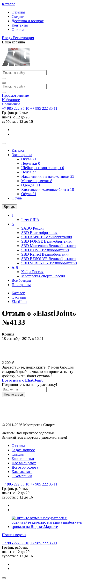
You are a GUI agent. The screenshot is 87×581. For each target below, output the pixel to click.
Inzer (30, 220)
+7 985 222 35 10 (15, 108)
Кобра (32, 272)
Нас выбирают (24, 463)
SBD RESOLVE (48, 259)
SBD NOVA (45, 250)
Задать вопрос (23, 450)
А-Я (15, 267)
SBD (39, 233)
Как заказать (22, 472)
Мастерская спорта (43, 276)
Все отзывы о (22, 380)
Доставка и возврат (28, 21)
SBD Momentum (48, 246)
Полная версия (14, 535)
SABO (32, 228)
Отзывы (18, 12)
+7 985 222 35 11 (43, 108)
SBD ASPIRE (46, 237)
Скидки (18, 16)
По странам (21, 285)
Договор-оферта (25, 467)
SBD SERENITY (49, 263)
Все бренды (21, 280)
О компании (22, 476)
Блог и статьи (23, 459)
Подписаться (13, 394)
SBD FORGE (46, 241)
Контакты (20, 25)
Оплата (18, 29)
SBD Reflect (45, 254)
